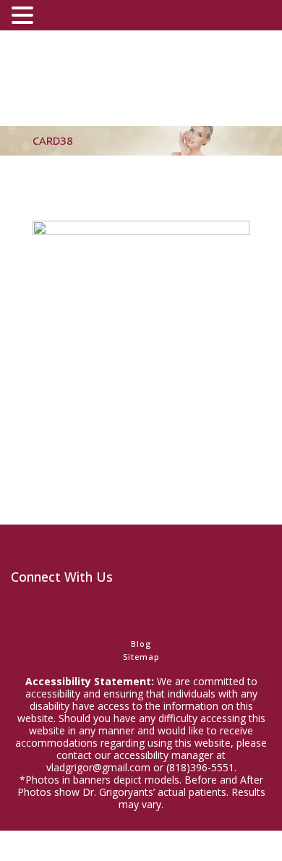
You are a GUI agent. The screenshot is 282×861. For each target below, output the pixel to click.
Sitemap (141, 656)
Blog (141, 643)
